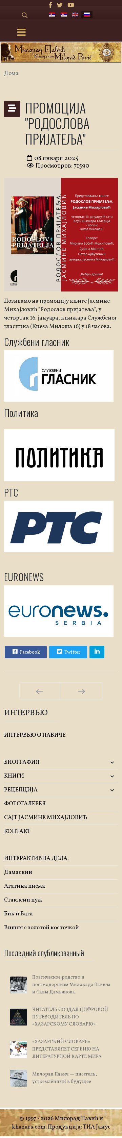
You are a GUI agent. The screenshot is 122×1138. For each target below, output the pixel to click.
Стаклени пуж (23, 900)
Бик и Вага (18, 914)
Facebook (29, 652)
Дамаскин (18, 872)
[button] (99, 762)
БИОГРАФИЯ (21, 762)
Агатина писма (24, 886)
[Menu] (21, 33)
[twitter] (60, 5)
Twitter (71, 652)
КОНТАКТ (17, 831)
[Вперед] (81, 691)
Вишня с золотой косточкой (41, 928)
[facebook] (50, 5)
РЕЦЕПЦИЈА (21, 790)
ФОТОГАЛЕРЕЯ (25, 804)
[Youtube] (70, 5)
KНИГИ (14, 776)
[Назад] (40, 691)
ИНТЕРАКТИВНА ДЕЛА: (36, 858)
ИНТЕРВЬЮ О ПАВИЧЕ (35, 735)
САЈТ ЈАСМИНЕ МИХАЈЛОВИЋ (46, 817)
